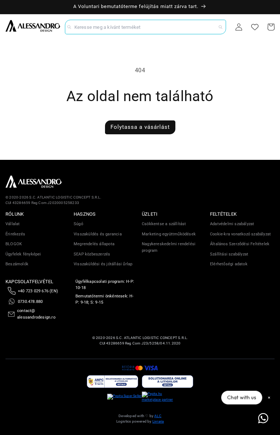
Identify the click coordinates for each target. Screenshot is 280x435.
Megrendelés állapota (94, 244)
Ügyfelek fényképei (23, 254)
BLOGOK (13, 244)
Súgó (78, 224)
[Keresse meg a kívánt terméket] (220, 27)
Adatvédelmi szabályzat (232, 224)
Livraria (158, 421)
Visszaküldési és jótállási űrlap (103, 264)
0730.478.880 (30, 301)
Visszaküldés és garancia (98, 234)
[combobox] (145, 27)
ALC (158, 416)
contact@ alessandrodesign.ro (36, 314)
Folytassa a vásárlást (140, 127)
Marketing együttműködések (169, 234)
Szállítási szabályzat (229, 254)
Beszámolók (16, 264)
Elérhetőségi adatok (229, 264)
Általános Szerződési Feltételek (239, 244)
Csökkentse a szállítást (164, 224)
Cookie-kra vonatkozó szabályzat (240, 234)
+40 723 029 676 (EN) (38, 291)
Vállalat (12, 224)
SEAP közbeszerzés (92, 254)
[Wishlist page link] (254, 27)
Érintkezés (15, 234)
